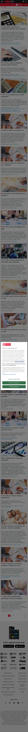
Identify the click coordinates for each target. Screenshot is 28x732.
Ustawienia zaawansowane (14, 379)
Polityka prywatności (19, 361)
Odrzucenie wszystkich (14, 382)
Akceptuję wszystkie (14, 386)
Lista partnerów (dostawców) (9, 374)
